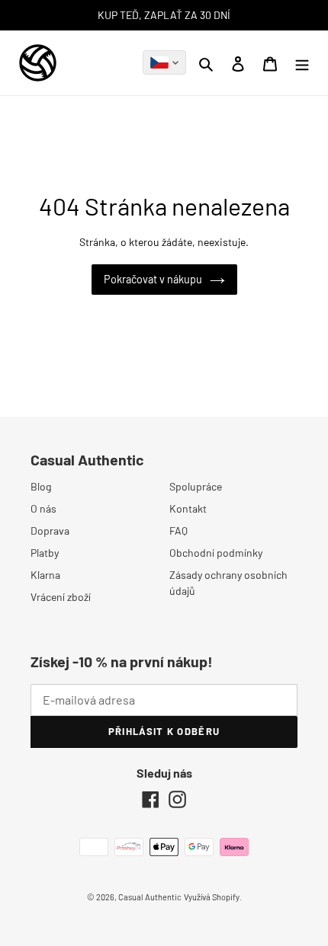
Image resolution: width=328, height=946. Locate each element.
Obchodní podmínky (215, 552)
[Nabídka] (302, 62)
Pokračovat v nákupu (153, 279)
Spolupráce (195, 486)
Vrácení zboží (61, 596)
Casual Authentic (150, 897)
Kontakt (188, 508)
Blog (41, 486)
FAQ (178, 530)
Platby (45, 552)
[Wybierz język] (164, 62)
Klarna (45, 574)
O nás (43, 508)
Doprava (50, 530)
